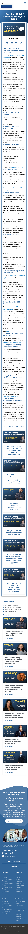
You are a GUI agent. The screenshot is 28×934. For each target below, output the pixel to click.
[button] (25, 3)
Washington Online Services (10, 396)
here (7, 331)
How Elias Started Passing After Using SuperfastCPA (13, 741)
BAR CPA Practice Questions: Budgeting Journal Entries (14, 532)
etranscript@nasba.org (16, 167)
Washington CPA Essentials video (12, 342)
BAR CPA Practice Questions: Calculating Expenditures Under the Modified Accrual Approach (14, 559)
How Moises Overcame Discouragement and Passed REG (14, 634)
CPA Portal (6, 122)
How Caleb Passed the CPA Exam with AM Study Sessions (14, 767)
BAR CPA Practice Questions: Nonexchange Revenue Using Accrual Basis (14, 587)
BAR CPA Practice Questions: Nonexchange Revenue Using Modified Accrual (14, 479)
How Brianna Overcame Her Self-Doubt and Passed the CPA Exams (14, 715)
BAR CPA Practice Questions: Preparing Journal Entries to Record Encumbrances (14, 450)
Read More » (9, 638)
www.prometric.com (14, 224)
